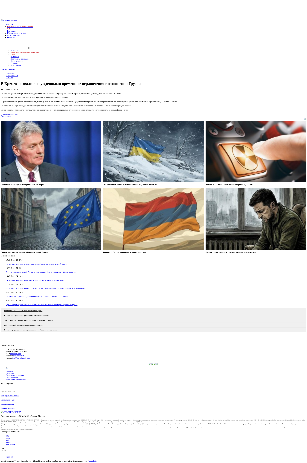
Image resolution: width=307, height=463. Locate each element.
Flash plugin (92, 461)
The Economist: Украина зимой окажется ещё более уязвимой (28, 320)
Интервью (11, 31)
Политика (10, 73)
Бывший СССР (12, 76)
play (7, 436)
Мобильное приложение (16, 379)
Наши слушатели (8, 408)
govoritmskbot (15, 354)
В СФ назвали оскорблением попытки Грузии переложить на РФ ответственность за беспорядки (45, 288)
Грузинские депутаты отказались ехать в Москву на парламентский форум (36, 264)
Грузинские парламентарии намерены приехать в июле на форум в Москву (36, 280)
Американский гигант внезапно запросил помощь (23, 325)
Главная (4, 69)
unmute (8, 442)
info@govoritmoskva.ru (21, 358)
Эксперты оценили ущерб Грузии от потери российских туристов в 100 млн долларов (41, 272)
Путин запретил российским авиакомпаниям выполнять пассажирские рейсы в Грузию (41, 305)
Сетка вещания (13, 35)
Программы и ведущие (16, 33)
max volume (10, 444)
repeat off (9, 457)
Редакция (11, 37)
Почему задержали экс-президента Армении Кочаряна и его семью (31, 330)
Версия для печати (10, 114)
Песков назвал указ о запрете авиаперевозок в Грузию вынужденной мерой (37, 296)
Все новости (6, 116)
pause (8, 438)
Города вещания (7, 404)
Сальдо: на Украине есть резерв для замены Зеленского (26, 315)
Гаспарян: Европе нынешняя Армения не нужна (23, 311)
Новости (9, 24)
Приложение (16, 65)
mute (7, 440)
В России (9, 78)
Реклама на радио (8, 400)
